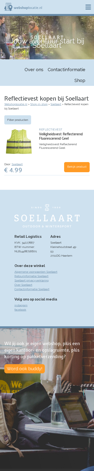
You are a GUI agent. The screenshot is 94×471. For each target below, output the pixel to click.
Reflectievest (50, 129)
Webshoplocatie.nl (15, 104)
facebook (20, 309)
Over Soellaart (23, 285)
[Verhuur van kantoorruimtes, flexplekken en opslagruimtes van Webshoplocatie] (23, 7)
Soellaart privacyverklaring (31, 280)
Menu (88, 7)
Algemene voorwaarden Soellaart (35, 271)
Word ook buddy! (24, 368)
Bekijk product (77, 166)
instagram (20, 305)
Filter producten (17, 120)
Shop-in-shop (38, 104)
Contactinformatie (66, 69)
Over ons (34, 69)
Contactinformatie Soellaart (31, 289)
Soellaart (56, 104)
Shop (79, 80)
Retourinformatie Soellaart (31, 276)
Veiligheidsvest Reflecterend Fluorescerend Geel (61, 136)
